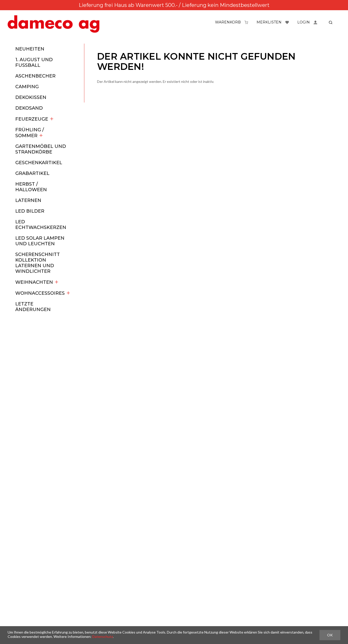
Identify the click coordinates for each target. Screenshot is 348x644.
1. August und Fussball (34, 62)
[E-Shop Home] (53, 24)
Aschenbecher (35, 76)
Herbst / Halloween (31, 186)
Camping (27, 86)
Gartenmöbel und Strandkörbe (40, 149)
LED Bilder (29, 211)
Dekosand (29, 108)
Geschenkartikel (38, 162)
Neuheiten (29, 49)
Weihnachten (34, 282)
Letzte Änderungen (33, 306)
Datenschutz (102, 636)
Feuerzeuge (31, 119)
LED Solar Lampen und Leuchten (39, 241)
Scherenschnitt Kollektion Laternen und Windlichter (37, 263)
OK (330, 635)
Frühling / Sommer (29, 132)
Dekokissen (30, 97)
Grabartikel (32, 173)
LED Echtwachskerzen (40, 224)
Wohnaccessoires (40, 293)
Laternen (28, 200)
